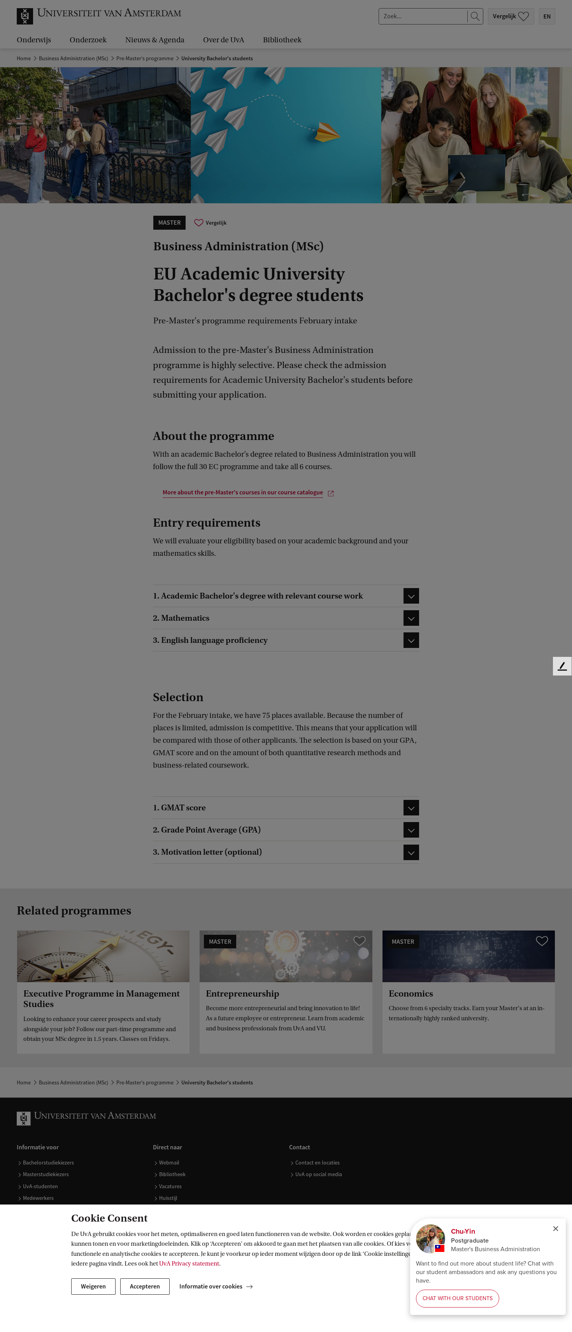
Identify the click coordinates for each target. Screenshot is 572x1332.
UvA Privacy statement (189, 1263)
